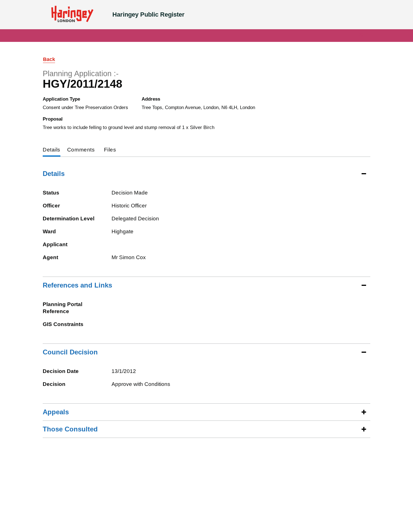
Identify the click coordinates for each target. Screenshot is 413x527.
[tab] (51, 150)
